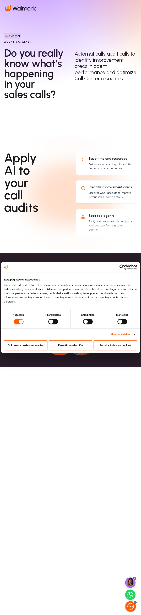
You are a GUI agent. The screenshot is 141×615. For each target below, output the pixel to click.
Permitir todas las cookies (115, 345)
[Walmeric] (20, 8)
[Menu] (135, 8)
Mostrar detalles (121, 334)
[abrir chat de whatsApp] (130, 595)
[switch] (53, 321)
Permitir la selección (70, 345)
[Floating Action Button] (130, 582)
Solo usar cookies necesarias (26, 345)
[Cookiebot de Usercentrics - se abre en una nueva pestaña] (122, 267)
